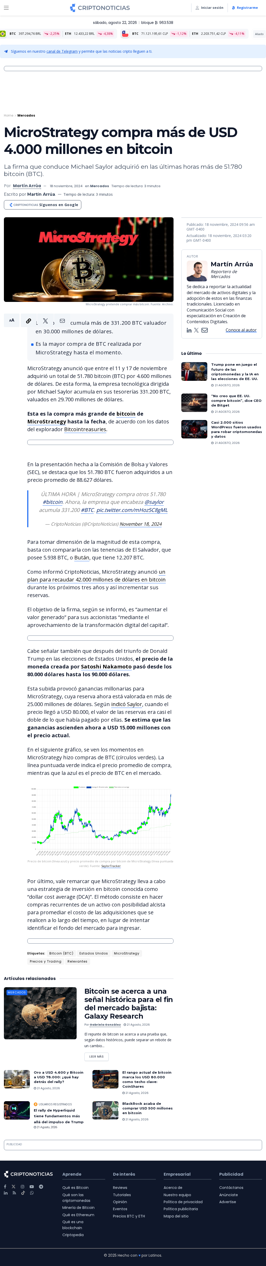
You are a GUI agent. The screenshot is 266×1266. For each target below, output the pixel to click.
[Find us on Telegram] (41, 1187)
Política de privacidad (183, 1201)
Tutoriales (122, 1194)
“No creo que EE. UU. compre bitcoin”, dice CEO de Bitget (236, 400)
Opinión (120, 1201)
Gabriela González (105, 1025)
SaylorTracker (111, 866)
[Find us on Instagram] (22, 1187)
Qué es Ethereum (78, 1214)
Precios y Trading (46, 961)
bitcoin (126, 413)
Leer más (99, 1056)
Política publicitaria (181, 1208)
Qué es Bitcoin (75, 1187)
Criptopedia (73, 1234)
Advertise (227, 1201)
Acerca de (173, 1187)
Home (8, 115)
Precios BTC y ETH (129, 1216)
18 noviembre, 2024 (66, 186)
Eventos (120, 1208)
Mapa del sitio (176, 1216)
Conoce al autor (241, 330)
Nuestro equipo (177, 1194)
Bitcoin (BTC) (61, 953)
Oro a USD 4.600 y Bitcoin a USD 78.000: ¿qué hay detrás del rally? (58, 1077)
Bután (81, 557)
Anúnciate (228, 1194)
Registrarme (247, 7)
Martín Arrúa (27, 185)
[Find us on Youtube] (32, 1187)
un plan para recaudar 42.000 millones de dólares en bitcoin (96, 575)
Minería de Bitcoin (78, 1207)
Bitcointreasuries (85, 429)
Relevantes (78, 961)
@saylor (154, 501)
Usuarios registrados (55, 1104)
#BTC (87, 509)
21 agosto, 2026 (138, 1025)
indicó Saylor (126, 704)
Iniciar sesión (212, 7)
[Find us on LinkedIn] (6, 1193)
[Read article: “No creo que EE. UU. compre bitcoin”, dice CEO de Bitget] (194, 403)
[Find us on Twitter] (13, 1187)
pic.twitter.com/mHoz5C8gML (132, 509)
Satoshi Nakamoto (106, 666)
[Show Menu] (6, 8)
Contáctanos (231, 1187)
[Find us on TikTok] (23, 1193)
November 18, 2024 (140, 524)
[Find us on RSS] (14, 1193)
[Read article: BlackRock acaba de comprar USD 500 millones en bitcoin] (105, 1110)
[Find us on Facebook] (5, 1187)
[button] (37, 320)
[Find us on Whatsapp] (32, 1193)
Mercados (26, 115)
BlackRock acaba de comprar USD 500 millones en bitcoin (147, 1108)
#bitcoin (52, 501)
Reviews (120, 1187)
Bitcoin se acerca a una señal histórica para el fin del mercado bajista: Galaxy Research (128, 1003)
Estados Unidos (93, 953)
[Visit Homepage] (99, 8)
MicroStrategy (46, 421)
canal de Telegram (62, 51)
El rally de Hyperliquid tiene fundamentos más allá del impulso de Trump (59, 1116)
